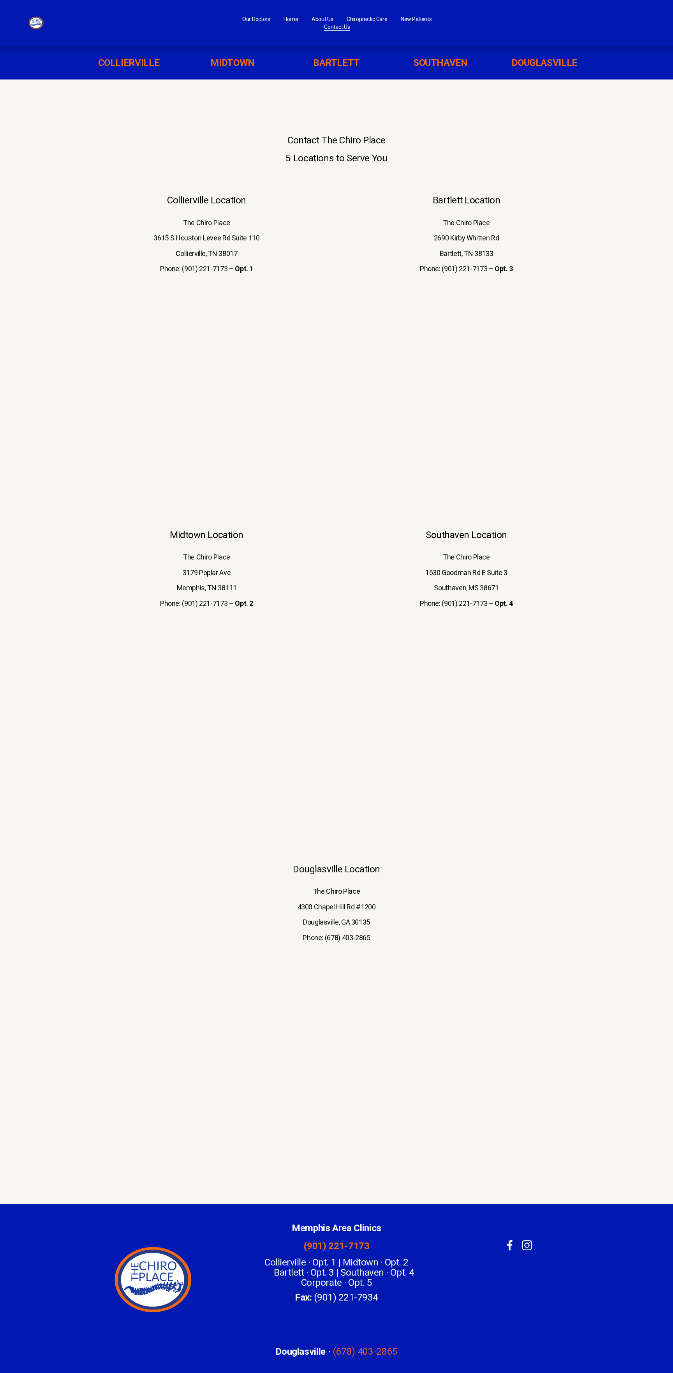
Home (291, 19)
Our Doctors (256, 19)
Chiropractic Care (367, 19)
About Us (322, 19)
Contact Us (337, 27)
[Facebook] (509, 1245)
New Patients (416, 19)
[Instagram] (526, 1245)
